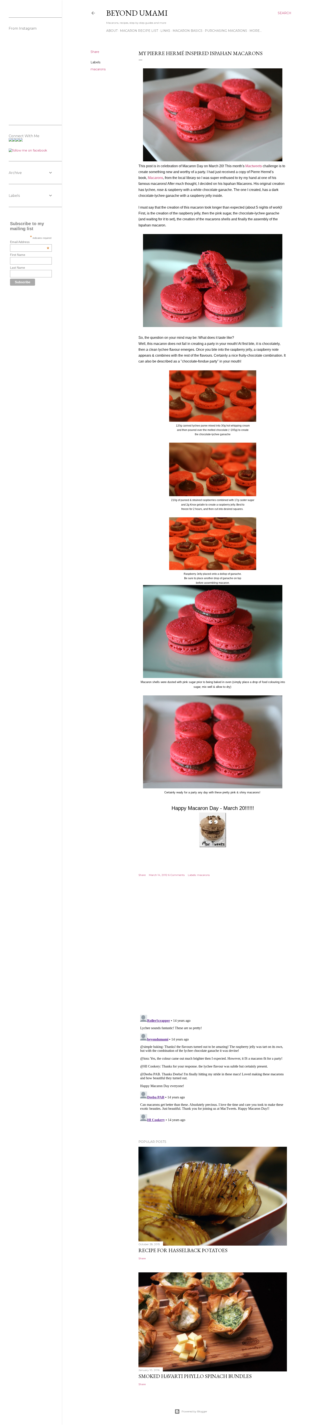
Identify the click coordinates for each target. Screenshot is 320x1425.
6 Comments (176, 875)
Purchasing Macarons (226, 31)
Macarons (155, 178)
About (112, 31)
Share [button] (95, 52)
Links (165, 31)
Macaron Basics (187, 31)
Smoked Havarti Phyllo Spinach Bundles (195, 1376)
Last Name (17, 267)
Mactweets (253, 166)
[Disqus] (212, 949)
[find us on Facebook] (28, 150)
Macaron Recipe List (139, 31)
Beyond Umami (137, 13)
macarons (98, 69)
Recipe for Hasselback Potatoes (182, 1250)
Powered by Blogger (194, 1411)
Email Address (29, 242)
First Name (17, 254)
